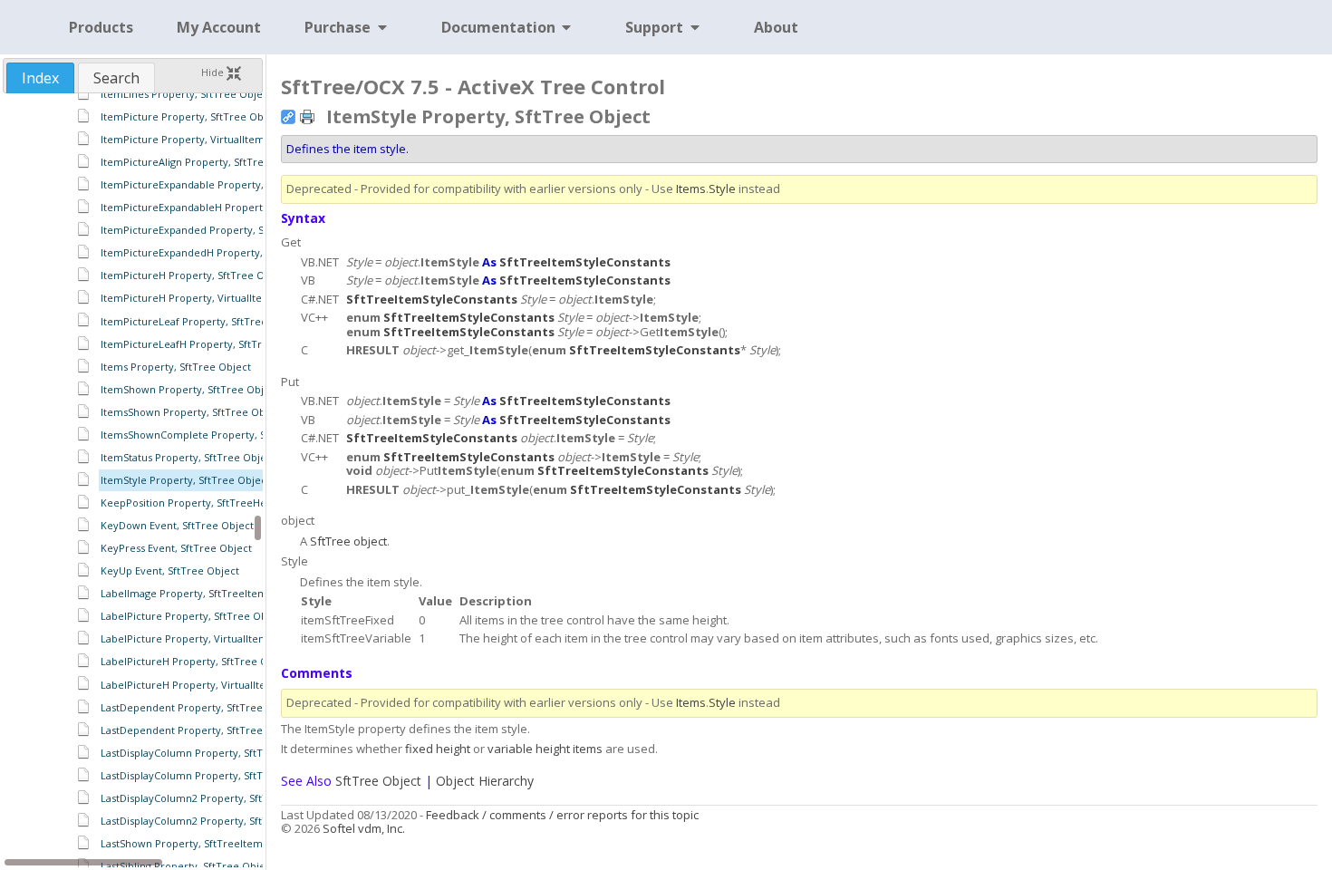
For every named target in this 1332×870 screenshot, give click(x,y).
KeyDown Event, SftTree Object (177, 525)
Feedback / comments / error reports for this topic (562, 815)
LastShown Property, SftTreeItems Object (202, 843)
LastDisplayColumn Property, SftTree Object (208, 752)
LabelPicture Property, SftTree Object (193, 616)
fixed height (437, 748)
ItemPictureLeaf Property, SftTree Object (202, 321)
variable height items (545, 748)
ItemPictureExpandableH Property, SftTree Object (223, 207)
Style (722, 188)
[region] (133, 480)
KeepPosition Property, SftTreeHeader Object (212, 502)
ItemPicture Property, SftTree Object (191, 116)
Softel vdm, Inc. (364, 828)
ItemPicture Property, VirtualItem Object (200, 139)
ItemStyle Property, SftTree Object (185, 480)
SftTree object (348, 541)
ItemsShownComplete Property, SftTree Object (216, 434)
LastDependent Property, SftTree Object (199, 707)
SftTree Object (378, 780)
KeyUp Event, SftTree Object (170, 570)
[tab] (40, 78)
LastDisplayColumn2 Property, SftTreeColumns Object (232, 820)
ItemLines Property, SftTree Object (186, 94)
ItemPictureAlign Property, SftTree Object (203, 162)
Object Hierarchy (485, 780)
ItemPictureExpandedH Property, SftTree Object (219, 252)
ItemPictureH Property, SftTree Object (195, 275)
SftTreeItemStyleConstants (585, 262)
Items (691, 188)
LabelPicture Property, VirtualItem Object (202, 638)
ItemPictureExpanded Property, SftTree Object (215, 230)
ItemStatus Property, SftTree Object (188, 457)
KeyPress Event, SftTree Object (176, 548)
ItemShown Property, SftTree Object (190, 389)
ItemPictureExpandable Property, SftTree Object (219, 184)
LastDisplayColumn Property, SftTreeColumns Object (229, 775)
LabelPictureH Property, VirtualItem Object (206, 684)
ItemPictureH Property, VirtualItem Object (204, 297)
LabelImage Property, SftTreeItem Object (202, 593)
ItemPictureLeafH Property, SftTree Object (205, 344)
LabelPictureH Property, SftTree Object (197, 661)
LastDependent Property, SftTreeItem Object (211, 730)
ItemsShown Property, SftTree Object (192, 412)
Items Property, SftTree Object (176, 366)
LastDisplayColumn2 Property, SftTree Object (211, 798)
